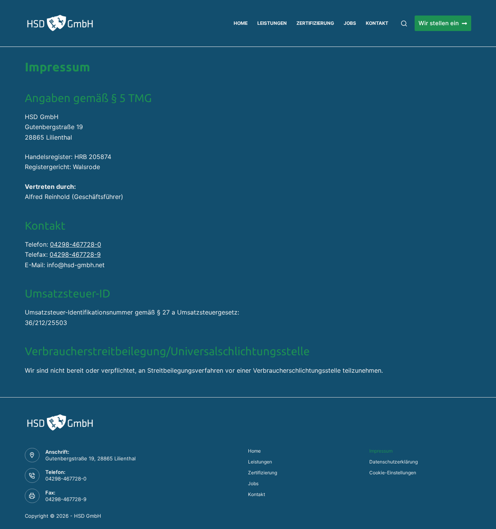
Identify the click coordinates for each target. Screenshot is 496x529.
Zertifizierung (315, 23)
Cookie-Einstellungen (392, 472)
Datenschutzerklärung (393, 462)
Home (241, 23)
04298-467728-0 (75, 244)
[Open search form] (404, 23)
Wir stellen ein (438, 23)
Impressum (381, 451)
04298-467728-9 (75, 254)
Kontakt (377, 23)
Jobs (350, 23)
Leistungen (272, 23)
